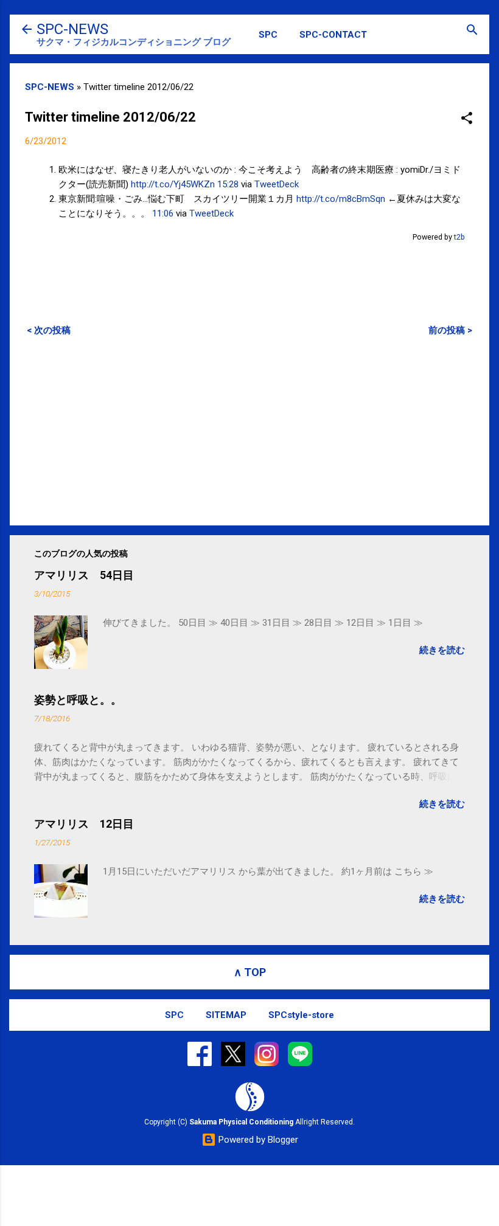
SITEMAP (226, 1015)
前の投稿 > (450, 330)
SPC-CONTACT (333, 34)
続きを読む (442, 650)
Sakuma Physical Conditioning (241, 1122)
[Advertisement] (249, 430)
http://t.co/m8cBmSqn (340, 198)
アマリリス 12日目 (84, 823)
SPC (268, 34)
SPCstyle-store (301, 1015)
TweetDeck (276, 184)
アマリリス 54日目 (84, 575)
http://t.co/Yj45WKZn (173, 184)
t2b (459, 236)
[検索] (472, 31)
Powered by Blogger (257, 1139)
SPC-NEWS (72, 29)
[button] (466, 119)
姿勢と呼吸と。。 (78, 699)
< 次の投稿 (49, 330)
